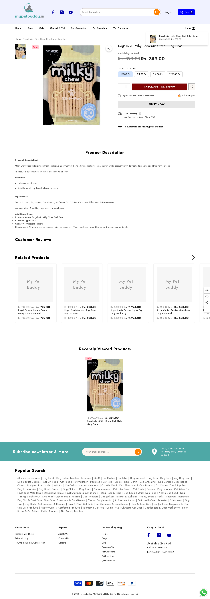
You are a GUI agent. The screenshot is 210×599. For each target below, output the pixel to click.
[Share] (109, 48)
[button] (186, 12)
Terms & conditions (145, 95)
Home (18, 39)
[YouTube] (169, 535)
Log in (168, 12)
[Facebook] (149, 535)
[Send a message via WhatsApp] (203, 592)
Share (109, 48)
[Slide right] (193, 257)
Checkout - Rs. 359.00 (159, 86)
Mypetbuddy (86, 593)
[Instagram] (159, 535)
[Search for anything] (120, 12)
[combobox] (117, 12)
